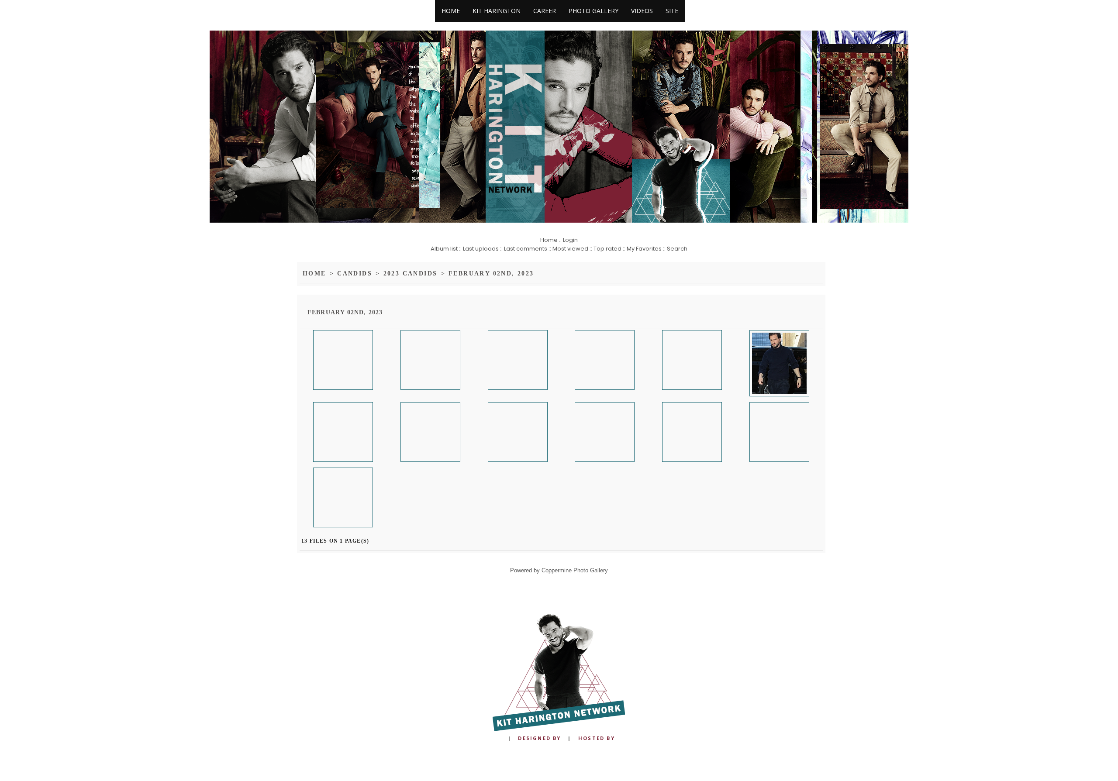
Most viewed (570, 248)
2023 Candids (401, 273)
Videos (642, 11)
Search (677, 248)
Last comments (525, 248)
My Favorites (644, 248)
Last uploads (481, 248)
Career (544, 11)
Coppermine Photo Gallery (575, 570)
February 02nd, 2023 (474, 273)
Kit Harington (497, 11)
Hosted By (596, 738)
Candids (350, 273)
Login (570, 240)
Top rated (607, 248)
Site (672, 11)
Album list (444, 248)
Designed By (539, 738)
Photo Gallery (593, 11)
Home (451, 11)
